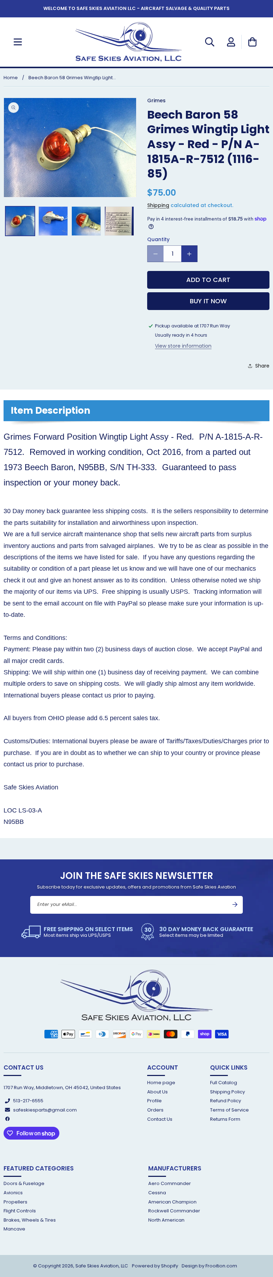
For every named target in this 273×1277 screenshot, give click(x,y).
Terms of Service (229, 1110)
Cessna (157, 1192)
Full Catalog (223, 1083)
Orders (155, 1110)
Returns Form (225, 1119)
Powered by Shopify (155, 1265)
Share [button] (262, 365)
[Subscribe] (235, 904)
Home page (161, 1083)
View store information (183, 345)
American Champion (172, 1202)
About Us (157, 1091)
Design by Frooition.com (209, 1265)
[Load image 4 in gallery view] (119, 221)
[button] (17, 42)
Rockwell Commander (174, 1210)
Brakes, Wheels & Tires (30, 1220)
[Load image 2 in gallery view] (53, 221)
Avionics (13, 1192)
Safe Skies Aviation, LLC (101, 1265)
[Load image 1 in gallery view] (20, 221)
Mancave (14, 1229)
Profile (154, 1100)
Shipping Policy (227, 1091)
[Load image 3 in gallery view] (86, 221)
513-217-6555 (28, 1100)
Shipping (158, 205)
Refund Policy (225, 1100)
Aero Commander (169, 1184)
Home (11, 77)
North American (166, 1220)
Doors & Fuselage (24, 1184)
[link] (77, 932)
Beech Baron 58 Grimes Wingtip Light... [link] (72, 77)
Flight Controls (20, 1210)
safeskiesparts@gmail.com (45, 1110)
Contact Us (159, 1119)
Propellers (15, 1202)
